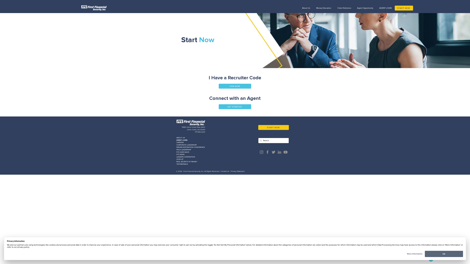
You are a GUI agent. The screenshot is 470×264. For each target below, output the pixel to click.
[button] (235, 106)
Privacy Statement (238, 171)
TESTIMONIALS (182, 164)
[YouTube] (285, 152)
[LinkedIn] (279, 152)
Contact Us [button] (225, 171)
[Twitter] (273, 152)
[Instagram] (261, 152)
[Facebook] (267, 152)
